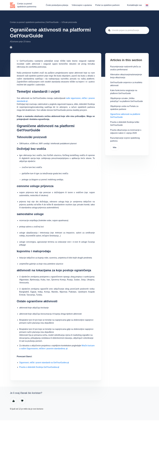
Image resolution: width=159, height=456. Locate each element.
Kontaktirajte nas (134, 5)
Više (114, 147)
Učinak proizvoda (69, 22)
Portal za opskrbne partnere (107, 5)
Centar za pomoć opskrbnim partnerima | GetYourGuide (34, 22)
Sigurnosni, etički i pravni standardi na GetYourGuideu (43, 362)
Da (13, 400)
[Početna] (12, 5)
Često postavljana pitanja (57, 5)
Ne (22, 400)
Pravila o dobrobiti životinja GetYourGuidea (38, 367)
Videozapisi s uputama (82, 5)
